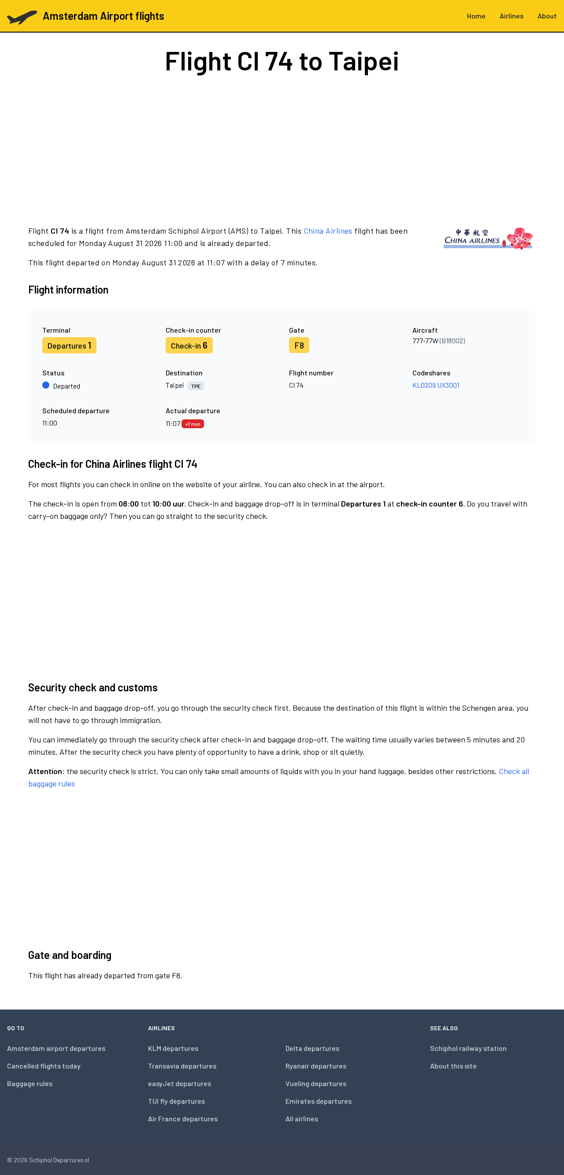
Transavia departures (182, 1065)
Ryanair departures (316, 1065)
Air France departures (183, 1118)
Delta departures (312, 1048)
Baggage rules (29, 1083)
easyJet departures (179, 1083)
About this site (453, 1065)
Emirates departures (319, 1101)
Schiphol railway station (468, 1048)
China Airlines (328, 230)
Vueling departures (316, 1083)
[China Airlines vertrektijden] (488, 246)
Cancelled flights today (44, 1065)
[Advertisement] (282, 148)
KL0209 (424, 385)
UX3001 (448, 385)
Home (476, 15)
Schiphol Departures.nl (59, 1160)
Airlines (511, 15)
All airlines (302, 1118)
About (547, 15)
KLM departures (173, 1048)
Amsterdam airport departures (56, 1048)
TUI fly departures (176, 1101)
